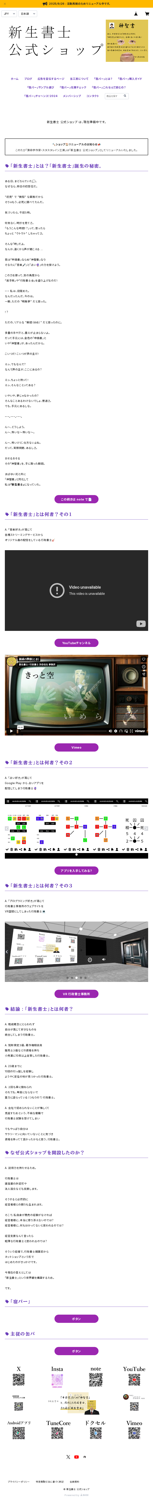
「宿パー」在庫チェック (73, 87)
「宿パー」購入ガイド (130, 78)
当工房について (79, 78)
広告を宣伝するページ (51, 78)
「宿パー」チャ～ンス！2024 (40, 96)
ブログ (28, 78)
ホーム (15, 78)
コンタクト (92, 96)
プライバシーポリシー (19, 1481)
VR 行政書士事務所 (76, 994)
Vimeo (76, 747)
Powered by (72, 1495)
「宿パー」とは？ (103, 78)
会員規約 (74, 1481)
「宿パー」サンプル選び (40, 87)
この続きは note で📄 (76, 499)
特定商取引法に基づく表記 (50, 1481)
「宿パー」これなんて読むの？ (109, 87)
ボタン (76, 1319)
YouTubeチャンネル (76, 643)
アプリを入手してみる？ (76, 871)
